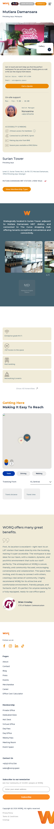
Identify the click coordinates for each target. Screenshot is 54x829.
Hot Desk (7, 719)
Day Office (7, 733)
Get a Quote (27, 86)
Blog (5, 671)
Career (6, 689)
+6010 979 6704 (28, 114)
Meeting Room (9, 742)
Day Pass (6, 728)
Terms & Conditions (10, 816)
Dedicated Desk (10, 715)
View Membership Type (17, 189)
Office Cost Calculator (13, 693)
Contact (6, 666)
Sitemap (6, 820)
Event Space (8, 747)
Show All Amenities (25, 388)
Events (6, 680)
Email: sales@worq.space (15, 80)
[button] (21, 440)
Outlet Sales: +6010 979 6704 (18, 76)
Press (5, 675)
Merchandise (8, 684)
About (5, 662)
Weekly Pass (8, 738)
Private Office (9, 710)
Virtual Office (9, 724)
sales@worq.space (11, 768)
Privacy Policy (8, 813)
